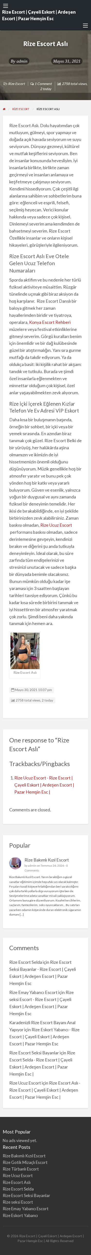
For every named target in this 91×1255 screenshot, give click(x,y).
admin (22, 61)
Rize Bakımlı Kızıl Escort (47, 859)
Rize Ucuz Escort (56, 525)
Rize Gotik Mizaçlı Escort (25, 1162)
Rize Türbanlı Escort (21, 1168)
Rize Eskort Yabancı (20, 1215)
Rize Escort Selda (25, 962)
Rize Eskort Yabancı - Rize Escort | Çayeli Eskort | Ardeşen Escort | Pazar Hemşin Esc (44, 1036)
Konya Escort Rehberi (50, 322)
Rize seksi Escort (18, 1202)
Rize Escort (16, 84)
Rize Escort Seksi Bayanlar (34, 1052)
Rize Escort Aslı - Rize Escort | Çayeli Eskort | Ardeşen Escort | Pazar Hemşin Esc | (44, 1090)
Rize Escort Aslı (17, 1182)
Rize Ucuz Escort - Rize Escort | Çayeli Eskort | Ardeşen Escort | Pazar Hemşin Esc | (44, 785)
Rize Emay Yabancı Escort (33, 992)
